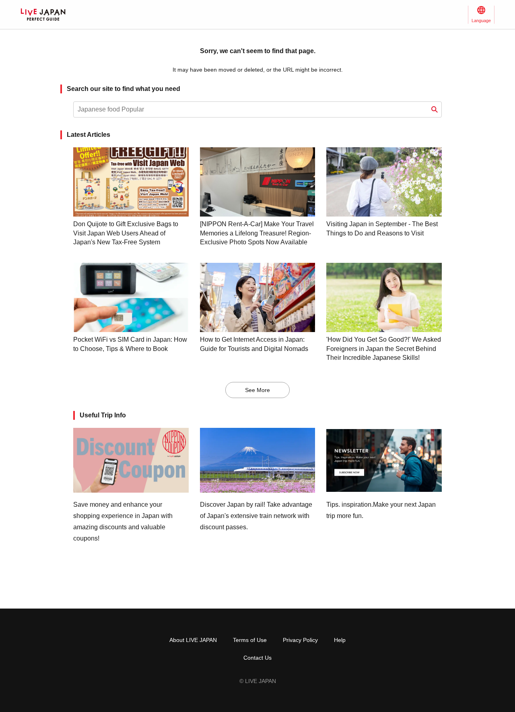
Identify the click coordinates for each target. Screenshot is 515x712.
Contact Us (257, 657)
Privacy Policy (300, 640)
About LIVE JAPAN (193, 640)
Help (340, 640)
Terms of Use (250, 640)
